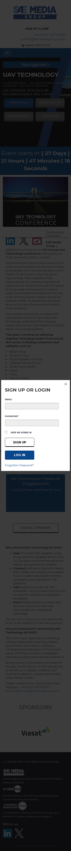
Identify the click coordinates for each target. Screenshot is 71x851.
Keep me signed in (21, 432)
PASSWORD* (12, 416)
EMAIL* (8, 399)
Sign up (19, 442)
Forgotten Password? (19, 465)
